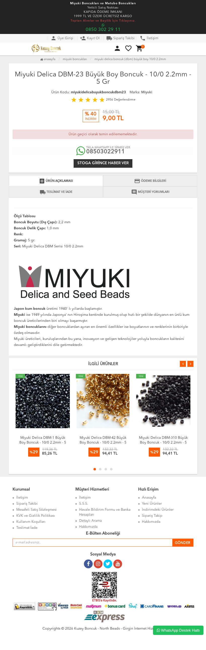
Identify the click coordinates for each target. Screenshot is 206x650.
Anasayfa (49, 59)
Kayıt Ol (90, 38)
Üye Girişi (61, 38)
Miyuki (146, 92)
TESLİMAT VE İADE (56, 192)
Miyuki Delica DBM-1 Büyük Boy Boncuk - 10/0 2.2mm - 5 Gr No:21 (42, 442)
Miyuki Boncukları (75, 59)
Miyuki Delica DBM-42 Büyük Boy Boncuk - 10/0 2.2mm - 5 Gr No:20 (103, 442)
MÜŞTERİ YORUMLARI (150, 192)
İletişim (149, 38)
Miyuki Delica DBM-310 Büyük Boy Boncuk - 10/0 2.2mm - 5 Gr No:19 (163, 442)
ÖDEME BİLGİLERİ (150, 181)
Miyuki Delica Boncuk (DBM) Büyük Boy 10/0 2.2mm (130, 59)
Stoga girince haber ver (103, 163)
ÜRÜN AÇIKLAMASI (56, 181)
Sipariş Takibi (120, 38)
